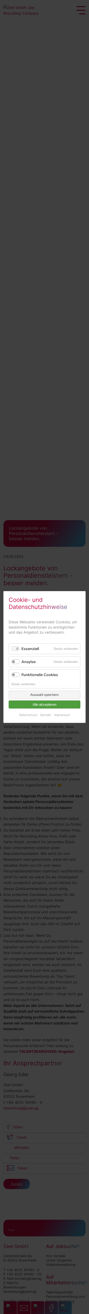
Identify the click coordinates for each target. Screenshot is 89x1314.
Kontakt (45, 715)
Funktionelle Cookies (39, 674)
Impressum (62, 715)
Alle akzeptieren (44, 704)
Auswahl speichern (44, 695)
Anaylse (28, 661)
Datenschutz (28, 715)
